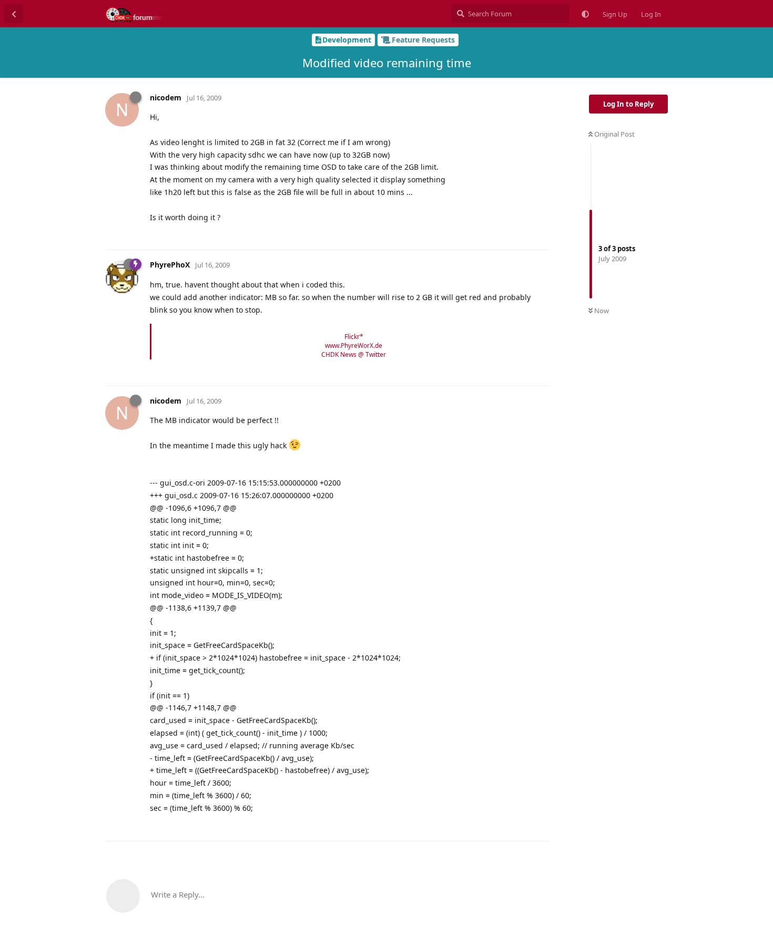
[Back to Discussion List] (13, 13)
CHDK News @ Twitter (353, 354)
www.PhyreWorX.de (353, 345)
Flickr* (353, 336)
